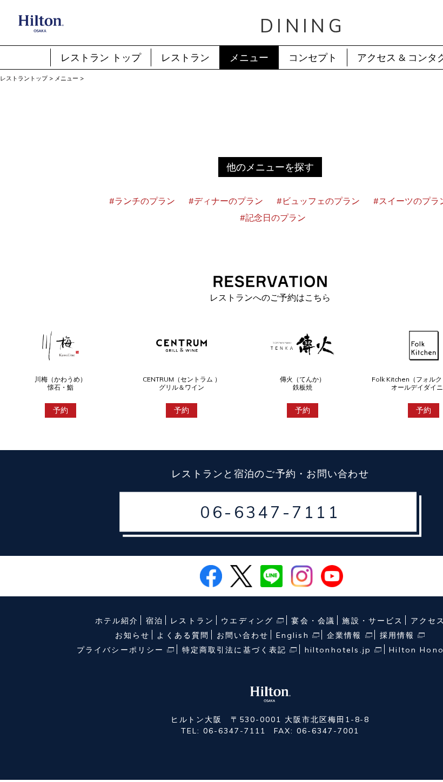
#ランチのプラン (142, 200)
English (292, 635)
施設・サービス (372, 620)
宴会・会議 (313, 620)
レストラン (185, 57)
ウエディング (247, 620)
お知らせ (132, 635)
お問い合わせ (243, 635)
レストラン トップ (101, 57)
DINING (303, 25)
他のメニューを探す (270, 167)
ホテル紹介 (117, 620)
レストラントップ (24, 78)
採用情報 (397, 635)
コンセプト (312, 57)
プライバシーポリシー (120, 650)
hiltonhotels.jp (338, 650)
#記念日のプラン (273, 217)
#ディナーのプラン (226, 200)
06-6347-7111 (270, 512)
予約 (60, 410)
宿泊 (154, 620)
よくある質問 (183, 635)
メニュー (249, 57)
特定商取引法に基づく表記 (234, 650)
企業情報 (344, 635)
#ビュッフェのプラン (318, 200)
